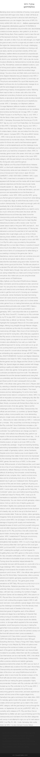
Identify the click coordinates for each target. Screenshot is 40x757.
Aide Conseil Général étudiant (13, 744)
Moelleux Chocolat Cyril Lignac (17, 747)
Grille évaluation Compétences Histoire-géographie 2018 (19, 735)
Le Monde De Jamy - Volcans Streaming (17, 733)
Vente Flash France (27, 741)
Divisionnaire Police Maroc (12, 741)
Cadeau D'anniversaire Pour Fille (18, 738)
